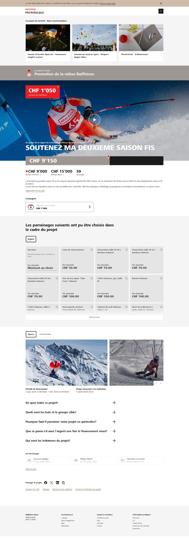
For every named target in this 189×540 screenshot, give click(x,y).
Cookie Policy (137, 523)
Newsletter (65, 526)
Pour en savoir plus (108, 3)
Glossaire (100, 523)
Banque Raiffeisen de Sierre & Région (68, 142)
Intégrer (46, 489)
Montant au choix (40, 268)
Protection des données (141, 526)
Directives (136, 518)
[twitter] (52, 483)
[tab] (31, 239)
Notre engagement (67, 520)
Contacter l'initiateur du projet (88, 489)
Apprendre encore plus (35, 190)
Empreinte (136, 528)
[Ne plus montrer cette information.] (160, 3)
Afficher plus (94, 317)
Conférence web (102, 518)
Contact (99, 526)
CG (134, 520)
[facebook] (46, 483)
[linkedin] (57, 483)
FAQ (98, 520)
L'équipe (64, 518)
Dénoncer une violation (62, 489)
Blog (62, 523)
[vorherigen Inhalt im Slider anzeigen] (160, 383)
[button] (160, 11)
